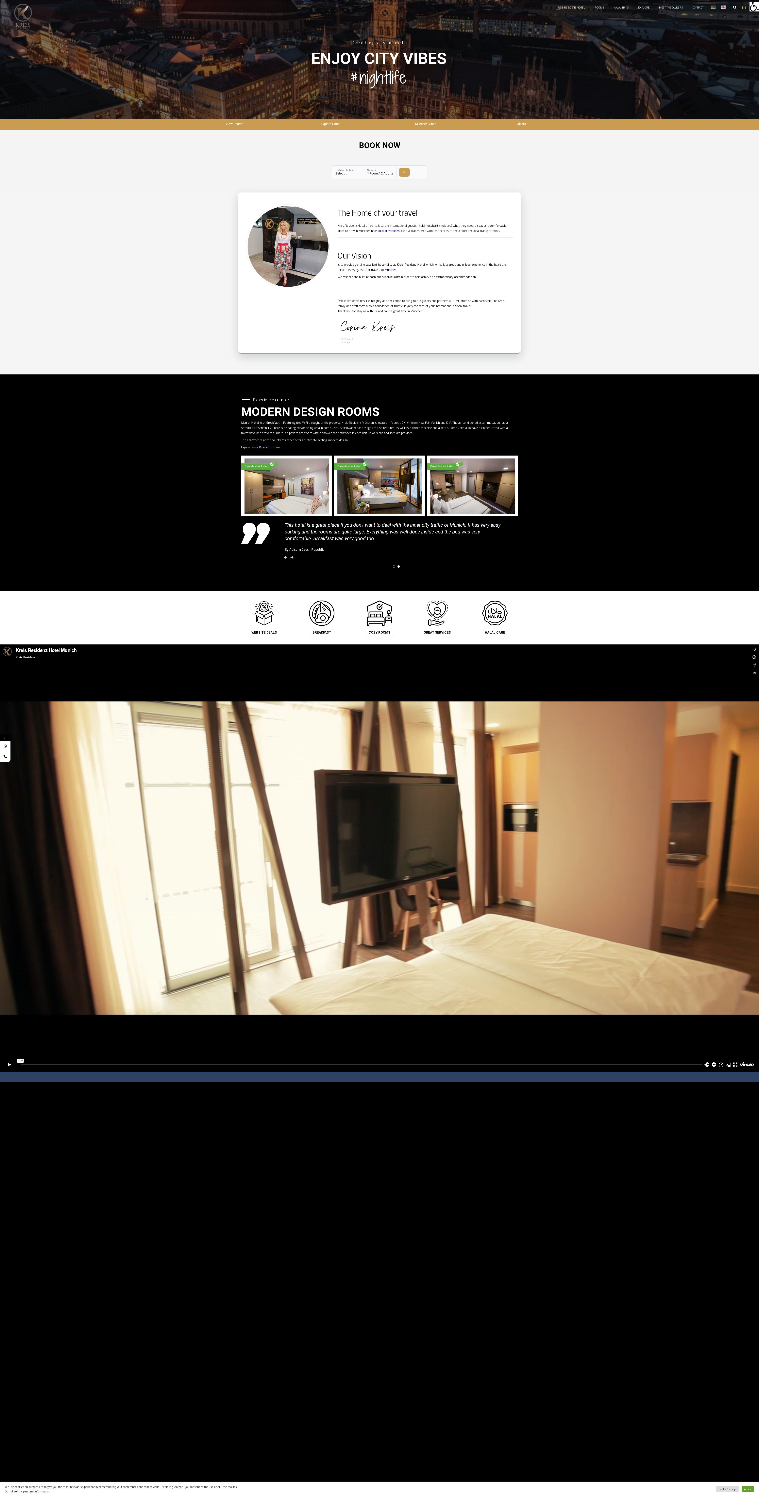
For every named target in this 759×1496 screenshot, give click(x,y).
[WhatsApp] (5, 746)
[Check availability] (404, 172)
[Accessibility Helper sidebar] (754, 6)
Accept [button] (748, 1489)
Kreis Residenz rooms (265, 447)
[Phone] (5, 756)
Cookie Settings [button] (727, 1489)
